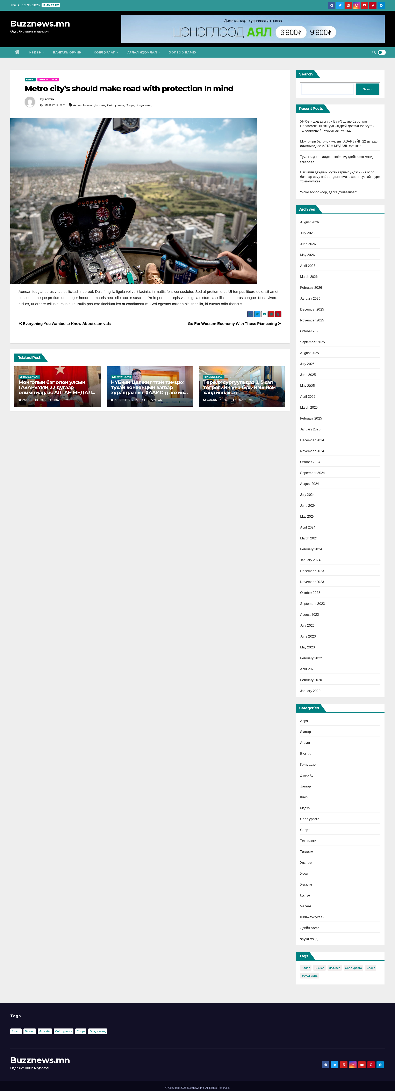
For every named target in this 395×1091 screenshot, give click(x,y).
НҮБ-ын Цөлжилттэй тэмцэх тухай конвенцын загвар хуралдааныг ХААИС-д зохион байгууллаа (149, 390)
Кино (304, 797)
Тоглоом (306, 851)
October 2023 (310, 593)
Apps (304, 721)
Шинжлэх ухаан (48, 79)
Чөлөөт (305, 906)
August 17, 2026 (127, 400)
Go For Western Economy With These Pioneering (233, 323)
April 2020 (308, 669)
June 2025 (308, 375)
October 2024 (310, 462)
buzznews (61, 400)
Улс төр (306, 862)
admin (49, 99)
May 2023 (307, 647)
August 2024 (309, 484)
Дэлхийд (100, 105)
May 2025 (307, 385)
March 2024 (309, 538)
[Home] (17, 52)
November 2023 (312, 582)
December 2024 (312, 440)
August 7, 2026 (218, 400)
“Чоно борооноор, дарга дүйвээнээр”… (330, 192)
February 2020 (311, 680)
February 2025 (311, 418)
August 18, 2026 (34, 400)
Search (306, 74)
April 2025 (308, 396)
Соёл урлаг (105, 52)
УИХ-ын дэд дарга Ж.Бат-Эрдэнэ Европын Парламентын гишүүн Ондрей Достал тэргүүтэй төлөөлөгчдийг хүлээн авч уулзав (337, 126)
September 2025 (312, 342)
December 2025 (312, 309)
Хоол (304, 873)
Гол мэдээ (308, 764)
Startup (305, 732)
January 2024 (310, 560)
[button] (374, 52)
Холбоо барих (182, 52)
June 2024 (308, 505)
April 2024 (308, 527)
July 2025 (307, 364)
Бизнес (30, 79)
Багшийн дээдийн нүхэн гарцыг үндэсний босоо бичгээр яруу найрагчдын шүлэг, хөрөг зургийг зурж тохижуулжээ (340, 176)
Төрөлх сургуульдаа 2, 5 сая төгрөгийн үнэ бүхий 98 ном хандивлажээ (239, 387)
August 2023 (309, 614)
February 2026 (311, 287)
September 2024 (312, 473)
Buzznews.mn (40, 24)
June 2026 (308, 244)
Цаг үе (305, 895)
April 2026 (308, 266)
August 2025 (309, 353)
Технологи (308, 841)
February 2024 (311, 549)
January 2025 (310, 429)
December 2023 (312, 571)
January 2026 (310, 298)
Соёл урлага (115, 105)
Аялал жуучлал (142, 52)
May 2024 (307, 516)
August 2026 (309, 222)
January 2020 (310, 691)
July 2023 (307, 625)
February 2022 (311, 658)
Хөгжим (306, 884)
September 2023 (312, 603)
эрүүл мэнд (309, 939)
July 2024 (307, 494)
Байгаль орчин (67, 52)
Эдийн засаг (309, 928)
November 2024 (312, 451)
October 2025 (310, 331)
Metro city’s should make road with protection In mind (129, 88)
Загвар (305, 786)
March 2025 (309, 407)
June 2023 (308, 636)
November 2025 (312, 320)
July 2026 (307, 233)
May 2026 (307, 255)
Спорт (130, 105)
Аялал (77, 105)
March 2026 (309, 276)
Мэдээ (35, 52)
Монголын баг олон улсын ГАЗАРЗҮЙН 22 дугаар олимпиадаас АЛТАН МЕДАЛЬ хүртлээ (57, 390)
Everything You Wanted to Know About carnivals (66, 323)
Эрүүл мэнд (143, 105)
